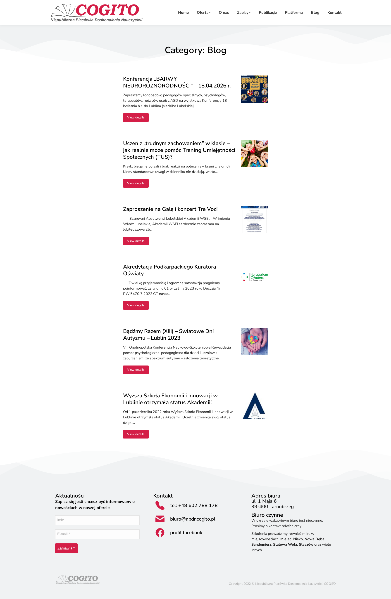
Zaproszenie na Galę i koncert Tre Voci (170, 209)
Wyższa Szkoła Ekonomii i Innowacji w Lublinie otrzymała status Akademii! (170, 399)
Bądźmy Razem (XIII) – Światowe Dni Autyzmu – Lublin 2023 (168, 334)
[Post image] (254, 89)
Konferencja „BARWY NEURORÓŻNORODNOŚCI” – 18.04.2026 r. (177, 82)
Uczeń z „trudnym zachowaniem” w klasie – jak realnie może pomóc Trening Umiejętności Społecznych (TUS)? (179, 150)
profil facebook (186, 532)
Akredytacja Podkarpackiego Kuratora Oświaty (169, 270)
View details (136, 117)
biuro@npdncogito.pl (192, 519)
